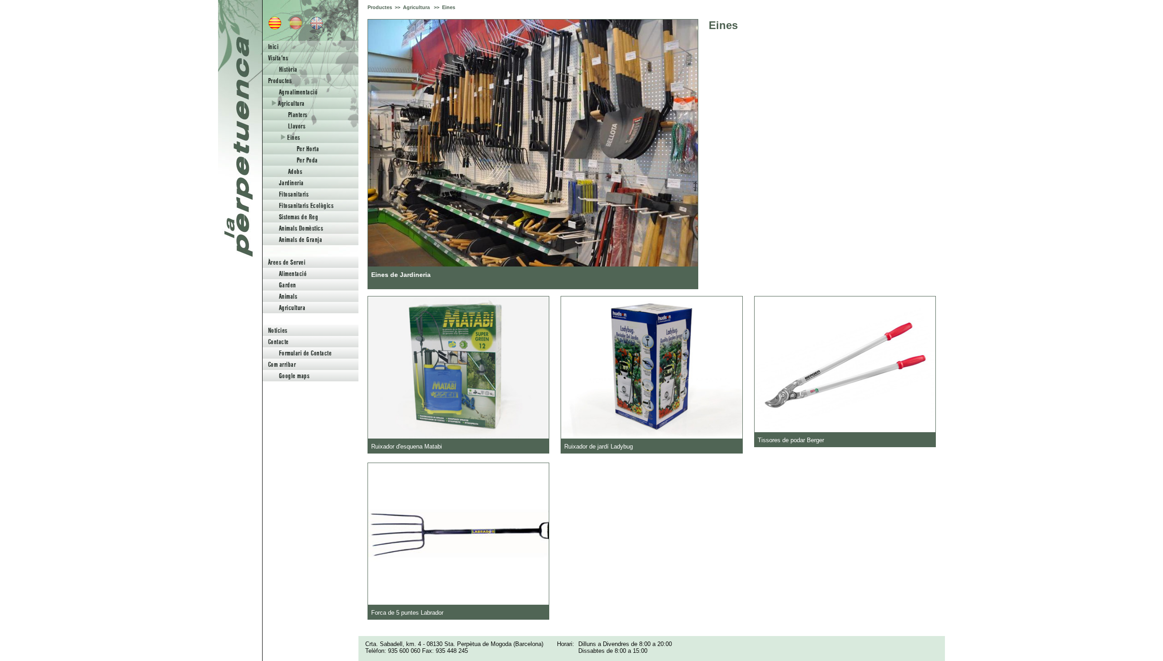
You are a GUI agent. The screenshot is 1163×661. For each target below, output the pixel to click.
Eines (293, 137)
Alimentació (293, 273)
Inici (273, 46)
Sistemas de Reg (298, 217)
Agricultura (291, 103)
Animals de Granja (300, 239)
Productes (280, 80)
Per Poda (307, 160)
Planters (298, 114)
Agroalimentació (298, 92)
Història (288, 69)
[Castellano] (293, 27)
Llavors (296, 126)
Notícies (278, 330)
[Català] (272, 27)
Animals (288, 296)
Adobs (295, 171)
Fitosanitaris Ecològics (306, 205)
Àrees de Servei (286, 262)
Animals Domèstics (301, 228)
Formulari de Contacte (305, 353)
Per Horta (308, 149)
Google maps (294, 376)
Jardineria (291, 183)
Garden (287, 285)
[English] (313, 27)
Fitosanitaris (293, 194)
